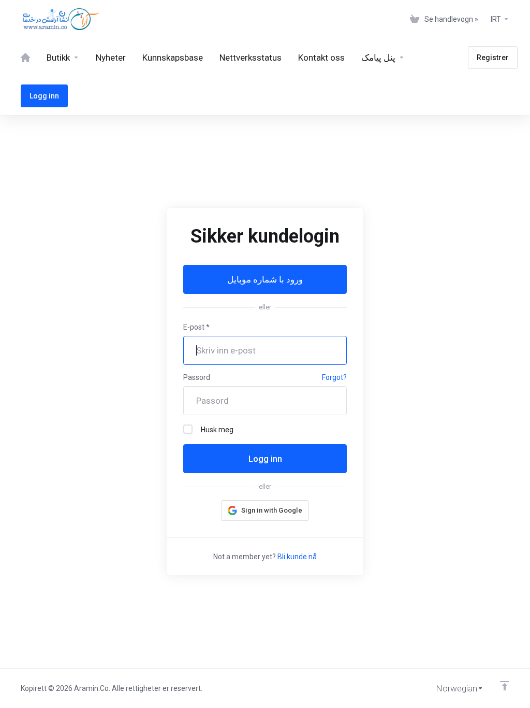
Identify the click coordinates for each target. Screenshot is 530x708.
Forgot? (334, 377)
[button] (265, 510)
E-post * (196, 327)
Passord (196, 377)
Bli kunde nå (297, 557)
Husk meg (217, 430)
